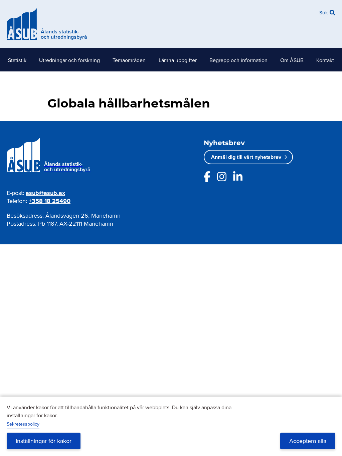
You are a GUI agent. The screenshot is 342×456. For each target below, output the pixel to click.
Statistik (17, 60)
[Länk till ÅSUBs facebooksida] (207, 176)
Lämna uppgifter (178, 60)
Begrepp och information (238, 60)
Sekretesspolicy (23, 424)
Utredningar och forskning (69, 60)
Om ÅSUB (292, 60)
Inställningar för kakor (43, 441)
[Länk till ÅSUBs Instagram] (221, 176)
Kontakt (325, 60)
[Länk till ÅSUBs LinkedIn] (237, 176)
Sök (323, 12)
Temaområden (129, 60)
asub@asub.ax (45, 193)
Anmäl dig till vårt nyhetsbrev (246, 157)
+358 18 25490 (49, 201)
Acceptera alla (307, 441)
